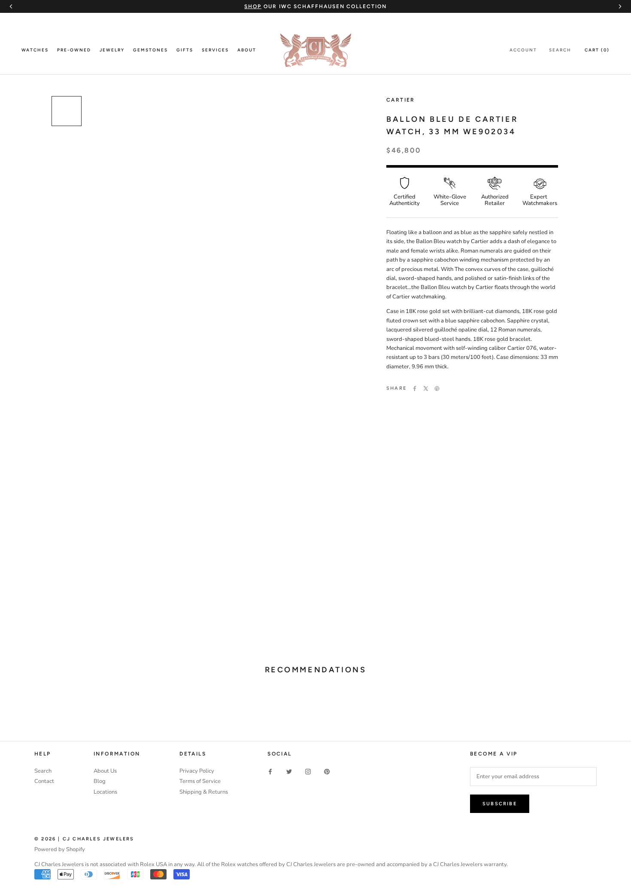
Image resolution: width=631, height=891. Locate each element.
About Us (105, 771)
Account (523, 50)
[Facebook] (414, 388)
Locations (105, 792)
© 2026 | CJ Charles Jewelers (84, 839)
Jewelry (112, 50)
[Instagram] (308, 771)
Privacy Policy (196, 771)
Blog (100, 781)
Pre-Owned (74, 50)
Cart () (597, 50)
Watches (35, 50)
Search (560, 50)
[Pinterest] (437, 388)
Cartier (400, 100)
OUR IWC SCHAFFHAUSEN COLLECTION (315, 6)
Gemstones (150, 50)
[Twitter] (425, 388)
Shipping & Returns (203, 792)
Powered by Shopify (59, 849)
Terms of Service (200, 781)
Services (215, 50)
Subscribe (499, 804)
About (246, 50)
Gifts (184, 50)
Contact (44, 781)
